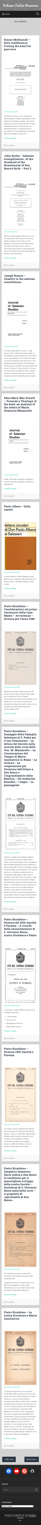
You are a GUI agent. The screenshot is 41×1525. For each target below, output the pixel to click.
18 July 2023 (10, 145)
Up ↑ (20, 1520)
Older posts (9, 1459)
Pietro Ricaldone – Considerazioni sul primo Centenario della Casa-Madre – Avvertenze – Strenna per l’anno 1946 (20, 612)
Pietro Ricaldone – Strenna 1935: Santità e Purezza (18, 1052)
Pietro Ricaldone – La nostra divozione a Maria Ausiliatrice (20, 1315)
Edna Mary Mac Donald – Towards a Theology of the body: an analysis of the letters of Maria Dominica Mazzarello (20, 404)
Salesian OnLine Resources (20, 5)
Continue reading (14, 138)
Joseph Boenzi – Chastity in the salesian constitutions (19, 279)
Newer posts (31, 1459)
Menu (7, 14)
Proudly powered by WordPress (20, 1515)
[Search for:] (20, 1489)
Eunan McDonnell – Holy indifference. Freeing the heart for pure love (17, 44)
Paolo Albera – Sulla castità (17, 508)
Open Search (37, 14)
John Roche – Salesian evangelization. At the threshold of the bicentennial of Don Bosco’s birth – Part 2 (19, 162)
